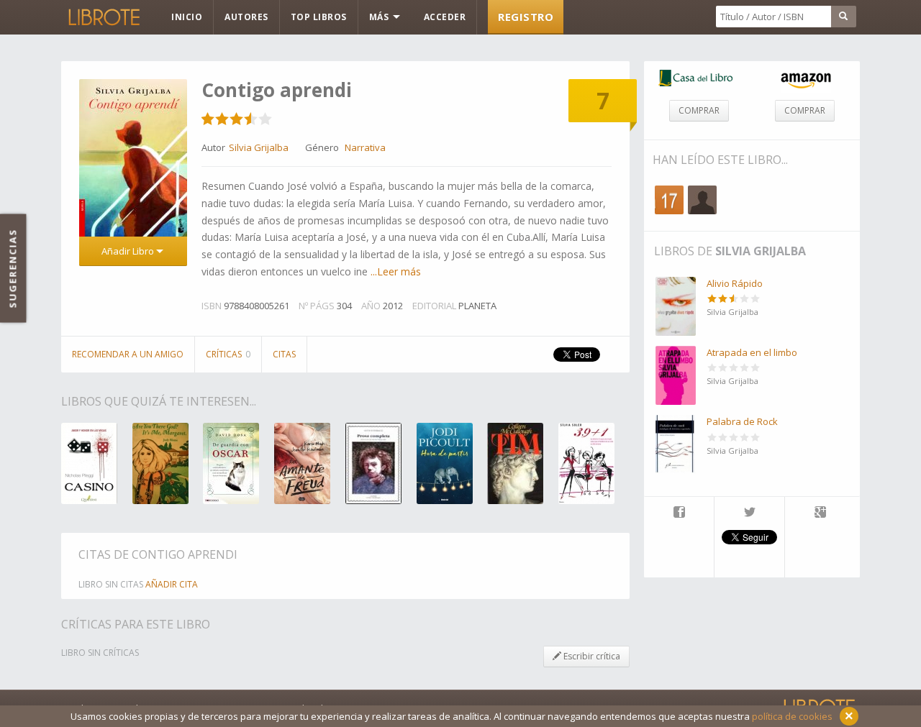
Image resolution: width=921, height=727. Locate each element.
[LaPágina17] (669, 200)
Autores (246, 17)
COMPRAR (699, 110)
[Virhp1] (702, 200)
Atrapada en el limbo (752, 352)
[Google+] (820, 513)
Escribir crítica (590, 656)
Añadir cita (171, 584)
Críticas (228, 354)
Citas (284, 354)
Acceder (445, 17)
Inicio (186, 17)
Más (380, 17)
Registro (525, 16)
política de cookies (792, 716)
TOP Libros (319, 17)
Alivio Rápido (735, 283)
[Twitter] (749, 513)
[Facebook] (679, 513)
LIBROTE (103, 17)
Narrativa (365, 147)
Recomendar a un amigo (127, 354)
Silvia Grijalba (760, 251)
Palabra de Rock (742, 421)
